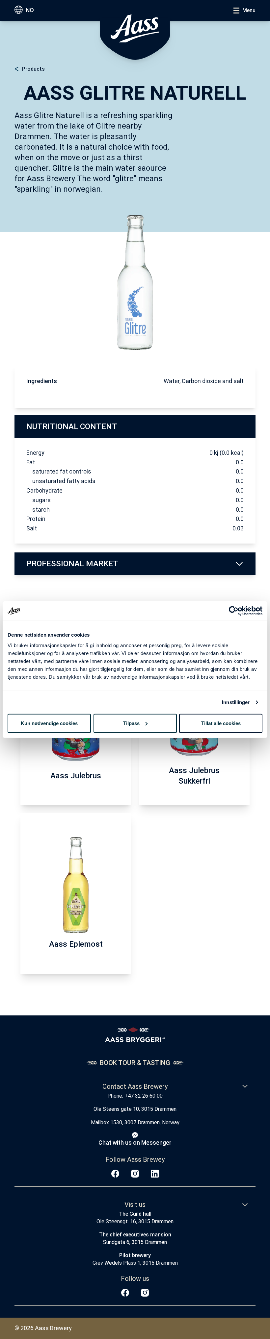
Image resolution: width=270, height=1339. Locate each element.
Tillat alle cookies (221, 723)
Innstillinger (236, 702)
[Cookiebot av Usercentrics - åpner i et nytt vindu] (233, 611)
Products (33, 69)
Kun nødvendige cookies (49, 723)
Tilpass (131, 723)
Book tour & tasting (135, 1063)
